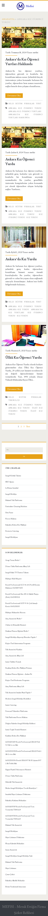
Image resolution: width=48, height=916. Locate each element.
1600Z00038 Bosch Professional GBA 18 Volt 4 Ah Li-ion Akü (23, 752)
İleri (28, 426)
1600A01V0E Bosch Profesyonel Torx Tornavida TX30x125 (19, 817)
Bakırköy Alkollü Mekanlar (15, 881)
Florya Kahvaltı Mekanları (14, 844)
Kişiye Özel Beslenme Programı (17, 680)
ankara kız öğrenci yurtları (24, 111)
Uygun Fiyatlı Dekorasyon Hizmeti (18, 770)
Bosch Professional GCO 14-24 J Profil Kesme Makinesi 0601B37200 (22, 586)
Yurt (38, 104)
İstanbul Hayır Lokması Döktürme (17, 794)
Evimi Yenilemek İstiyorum (15, 887)
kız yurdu (32, 217)
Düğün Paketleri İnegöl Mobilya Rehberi (20, 724)
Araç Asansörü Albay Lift (14, 656)
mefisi (35, 52)
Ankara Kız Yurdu (21, 214)
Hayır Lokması (10, 868)
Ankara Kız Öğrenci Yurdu (24, 108)
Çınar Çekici (10, 874)
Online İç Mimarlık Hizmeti (15, 625)
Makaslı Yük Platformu (13, 500)
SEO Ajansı (9, 482)
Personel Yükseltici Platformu (16, 711)
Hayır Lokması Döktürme (14, 837)
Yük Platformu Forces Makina (16, 717)
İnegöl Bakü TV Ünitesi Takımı (17, 573)
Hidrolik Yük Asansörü (13, 782)
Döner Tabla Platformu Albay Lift (17, 566)
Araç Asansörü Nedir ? (13, 619)
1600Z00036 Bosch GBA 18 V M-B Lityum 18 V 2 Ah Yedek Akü (23, 762)
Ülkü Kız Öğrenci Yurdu (24, 335)
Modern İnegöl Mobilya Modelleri (18, 699)
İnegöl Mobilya (11, 494)
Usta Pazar (9, 513)
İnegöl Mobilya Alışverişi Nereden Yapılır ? (21, 637)
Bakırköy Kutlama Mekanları (15, 801)
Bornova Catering (12, 531)
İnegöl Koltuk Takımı (13, 476)
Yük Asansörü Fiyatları (13, 650)
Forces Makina (10, 519)
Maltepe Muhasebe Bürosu (15, 613)
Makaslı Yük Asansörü (13, 825)
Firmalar (29, 104)
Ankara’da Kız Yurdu (24, 237)
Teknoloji (14, 400)
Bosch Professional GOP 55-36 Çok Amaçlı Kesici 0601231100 (21, 604)
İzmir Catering (10, 705)
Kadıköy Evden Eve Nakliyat (15, 736)
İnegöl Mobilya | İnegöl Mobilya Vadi (18, 856)
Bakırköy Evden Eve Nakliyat (15, 525)
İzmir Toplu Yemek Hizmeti (15, 730)
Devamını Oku (15, 96)
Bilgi (11, 104)
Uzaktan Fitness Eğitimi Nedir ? (17, 631)
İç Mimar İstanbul (11, 488)
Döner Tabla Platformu (14, 776)
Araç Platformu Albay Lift (14, 686)
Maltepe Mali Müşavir (13, 579)
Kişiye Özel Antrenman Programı (17, 643)
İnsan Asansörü (11, 850)
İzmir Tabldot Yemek (13, 662)
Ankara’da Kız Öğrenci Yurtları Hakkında (24, 37)
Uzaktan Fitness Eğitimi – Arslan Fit (18, 674)
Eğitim (19, 104)
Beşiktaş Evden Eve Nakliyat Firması (18, 668)
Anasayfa (8, 19)
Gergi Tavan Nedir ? (12, 560)
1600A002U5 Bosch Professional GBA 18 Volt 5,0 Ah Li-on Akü (22, 743)
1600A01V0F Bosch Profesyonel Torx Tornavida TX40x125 (19, 808)
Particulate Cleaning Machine (16, 506)
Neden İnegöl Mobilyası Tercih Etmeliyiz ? (21, 788)
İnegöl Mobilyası (11, 537)
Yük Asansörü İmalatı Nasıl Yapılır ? (18, 693)
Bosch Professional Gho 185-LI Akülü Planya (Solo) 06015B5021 (21, 595)
